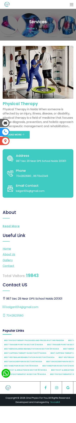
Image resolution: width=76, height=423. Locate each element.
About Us (9, 254)
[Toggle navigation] (71, 4)
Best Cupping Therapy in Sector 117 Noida (25, 353)
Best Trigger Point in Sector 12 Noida (23, 344)
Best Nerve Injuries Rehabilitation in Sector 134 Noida (31, 349)
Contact (8, 266)
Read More (11, 226)
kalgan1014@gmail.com (21, 307)
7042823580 (14, 316)
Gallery (8, 260)
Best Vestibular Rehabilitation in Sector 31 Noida (29, 357)
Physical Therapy (20, 103)
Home (31, 28)
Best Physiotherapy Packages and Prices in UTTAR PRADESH (34, 340)
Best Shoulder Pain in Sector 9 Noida (23, 361)
